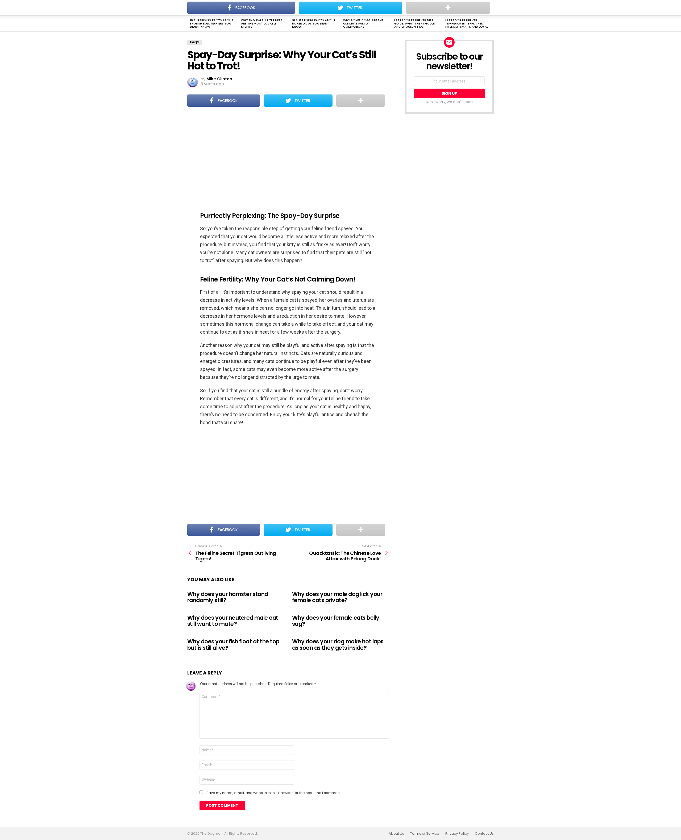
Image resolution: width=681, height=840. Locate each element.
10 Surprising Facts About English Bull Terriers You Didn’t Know (211, 23)
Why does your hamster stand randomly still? (227, 597)
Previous (190, 23)
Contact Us (484, 833)
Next (491, 23)
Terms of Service (424, 833)
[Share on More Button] (360, 100)
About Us (396, 833)
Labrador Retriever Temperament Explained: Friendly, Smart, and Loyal (466, 23)
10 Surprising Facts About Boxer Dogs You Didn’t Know (313, 23)
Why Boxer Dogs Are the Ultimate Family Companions (363, 23)
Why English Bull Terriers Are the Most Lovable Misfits (262, 23)
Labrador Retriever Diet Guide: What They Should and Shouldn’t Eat (414, 23)
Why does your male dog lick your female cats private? (337, 597)
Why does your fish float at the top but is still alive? (233, 645)
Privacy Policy (457, 833)
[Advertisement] (288, 155)
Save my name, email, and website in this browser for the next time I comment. (274, 793)
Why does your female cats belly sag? (335, 621)
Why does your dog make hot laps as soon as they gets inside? (338, 645)
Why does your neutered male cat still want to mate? (232, 621)
